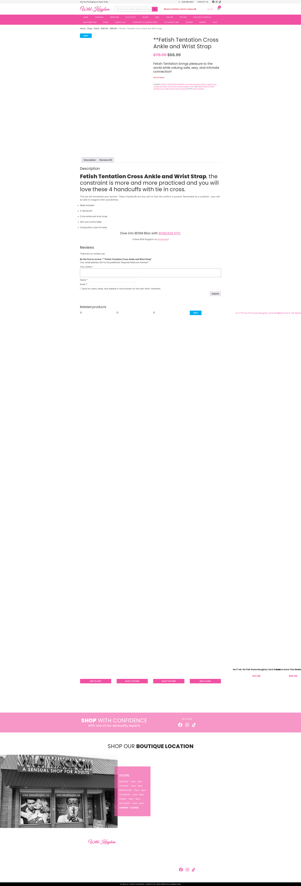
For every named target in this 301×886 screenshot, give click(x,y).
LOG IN (210, 9)
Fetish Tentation (198, 89)
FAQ (146, 859)
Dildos (145, 17)
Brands (202, 22)
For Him (183, 17)
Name (83, 280)
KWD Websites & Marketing (168, 884)
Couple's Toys (211, 84)
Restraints (184, 89)
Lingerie (189, 22)
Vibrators (114, 17)
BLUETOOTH (131, 17)
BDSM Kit (206, 86)
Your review (86, 267)
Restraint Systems (183, 86)
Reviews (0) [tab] (106, 160)
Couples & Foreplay (202, 17)
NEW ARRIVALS (150, 855)
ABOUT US (125, 859)
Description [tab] (90, 160)
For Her (169, 17)
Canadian (99, 17)
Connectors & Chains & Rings (195, 84)
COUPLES (125, 850)
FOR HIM (148, 845)
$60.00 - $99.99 (109, 28)
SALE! (215, 22)
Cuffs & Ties (172, 86)
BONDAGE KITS (169, 233)
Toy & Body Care (171, 22)
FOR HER (124, 845)
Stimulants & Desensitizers (144, 22)
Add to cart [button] (95, 681)
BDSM (105, 22)
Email (83, 284)
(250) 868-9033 (187, 2)
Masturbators (90, 22)
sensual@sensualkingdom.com (195, 859)
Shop (89, 28)
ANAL (157, 17)
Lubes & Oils (120, 22)
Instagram (163, 239)
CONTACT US (202, 2)
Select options (132, 681)
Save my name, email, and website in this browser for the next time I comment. (121, 288)
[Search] (155, 9)
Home (85, 17)
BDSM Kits (181, 84)
